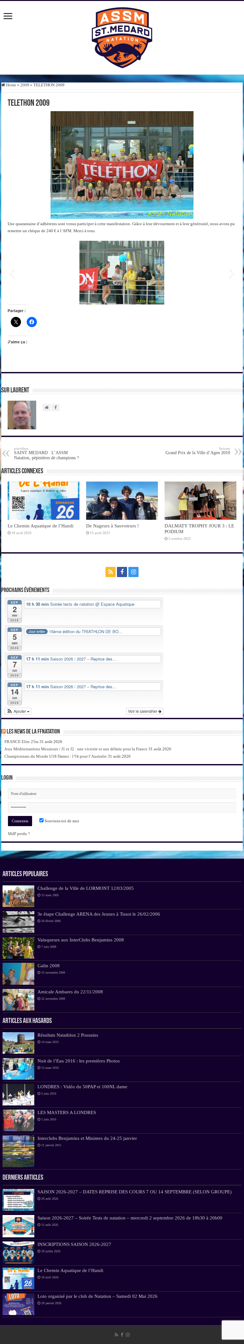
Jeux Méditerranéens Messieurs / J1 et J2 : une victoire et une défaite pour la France (75, 749)
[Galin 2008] (18, 973)
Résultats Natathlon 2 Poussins (67, 1035)
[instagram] (133, 572)
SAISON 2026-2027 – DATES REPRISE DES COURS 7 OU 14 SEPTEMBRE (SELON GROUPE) (134, 1191)
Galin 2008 (48, 965)
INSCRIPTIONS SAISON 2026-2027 (74, 1244)
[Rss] (110, 572)
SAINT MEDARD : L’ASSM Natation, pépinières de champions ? (46, 453)
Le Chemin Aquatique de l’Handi (40, 525)
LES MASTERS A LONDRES (66, 1112)
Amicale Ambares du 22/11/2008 (70, 991)
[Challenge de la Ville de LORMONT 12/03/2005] (18, 896)
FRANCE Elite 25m (21, 741)
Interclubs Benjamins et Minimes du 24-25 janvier (87, 1138)
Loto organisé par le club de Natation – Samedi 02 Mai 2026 (97, 1296)
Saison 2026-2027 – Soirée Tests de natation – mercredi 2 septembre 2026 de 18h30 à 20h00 (129, 1217)
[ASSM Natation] (122, 36)
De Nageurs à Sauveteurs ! (112, 525)
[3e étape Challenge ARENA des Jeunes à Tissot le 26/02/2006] (18, 922)
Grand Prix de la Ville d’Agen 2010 (198, 451)
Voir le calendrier (143, 711)
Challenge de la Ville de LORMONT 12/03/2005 (85, 888)
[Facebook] (122, 572)
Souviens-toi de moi (61, 821)
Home (10, 84)
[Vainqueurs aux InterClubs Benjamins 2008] (18, 948)
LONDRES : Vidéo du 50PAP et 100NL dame (82, 1086)
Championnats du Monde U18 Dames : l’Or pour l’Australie (55, 756)
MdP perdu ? (19, 833)
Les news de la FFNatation (33, 732)
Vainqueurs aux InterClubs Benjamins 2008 (80, 939)
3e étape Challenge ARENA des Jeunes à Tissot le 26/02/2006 (98, 914)
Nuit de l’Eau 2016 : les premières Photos (78, 1060)
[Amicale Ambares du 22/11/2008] (18, 1000)
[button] (12, 272)
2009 (24, 84)
